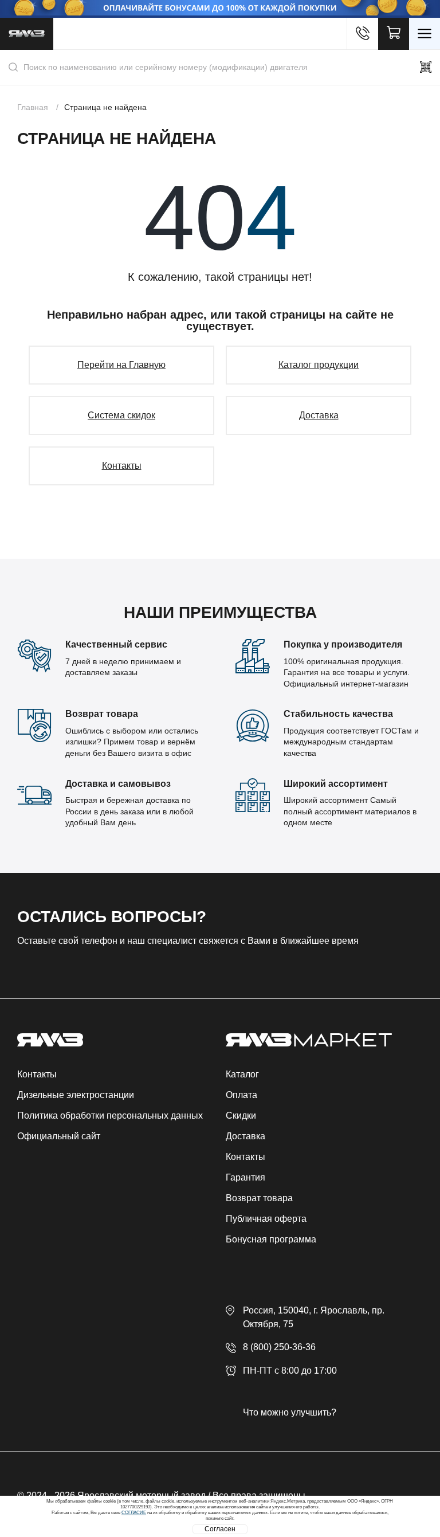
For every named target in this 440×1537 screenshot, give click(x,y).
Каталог (242, 1074)
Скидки (241, 1115)
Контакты (122, 465)
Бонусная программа (271, 1239)
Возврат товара (259, 1198)
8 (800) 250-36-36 (279, 1347)
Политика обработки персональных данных (110, 1115)
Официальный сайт (58, 1136)
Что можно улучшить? (289, 1412)
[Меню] (424, 34)
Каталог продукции (318, 365)
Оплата (241, 1095)
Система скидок (121, 415)
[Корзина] (393, 34)
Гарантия (245, 1177)
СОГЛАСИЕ (133, 1512)
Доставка (319, 415)
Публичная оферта (266, 1219)
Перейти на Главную (121, 365)
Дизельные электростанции (75, 1095)
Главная (32, 107)
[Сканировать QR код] (425, 67)
